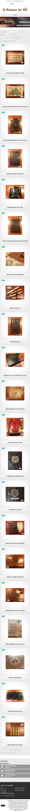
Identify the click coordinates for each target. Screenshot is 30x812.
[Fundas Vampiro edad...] (15, 192)
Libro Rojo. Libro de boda (15, 442)
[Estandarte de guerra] (15, 494)
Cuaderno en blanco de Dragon (15, 174)
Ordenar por (3, 32)
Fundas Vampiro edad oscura (15, 207)
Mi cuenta (9, 1)
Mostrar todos (17, 37)
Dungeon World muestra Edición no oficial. (15, 140)
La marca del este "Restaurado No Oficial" (15, 375)
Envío (2, 787)
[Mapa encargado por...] (15, 628)
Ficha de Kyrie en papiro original (15, 73)
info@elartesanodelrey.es (9, 795)
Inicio (2, 21)
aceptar (3, 805)
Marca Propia (4, 789)
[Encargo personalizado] (15, 662)
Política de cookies (19, 789)
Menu (15, 15)
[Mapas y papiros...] (15, 259)
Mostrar (2, 34)
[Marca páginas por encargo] (15, 729)
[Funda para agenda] (15, 326)
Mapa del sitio (4, 792)
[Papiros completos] (15, 292)
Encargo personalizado (15, 677)
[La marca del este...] (15, 360)
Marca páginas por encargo (15, 745)
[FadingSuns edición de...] (15, 696)
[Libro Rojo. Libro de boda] (15, 427)
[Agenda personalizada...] (15, 225)
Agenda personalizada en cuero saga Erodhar (15, 241)
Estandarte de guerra (15, 509)
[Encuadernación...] (15, 595)
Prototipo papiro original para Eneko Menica (15, 106)
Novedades (3, 790)
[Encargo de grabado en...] (15, 561)
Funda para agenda (15, 341)
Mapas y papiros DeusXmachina (15, 274)
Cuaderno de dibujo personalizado (15, 543)
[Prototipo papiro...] (15, 91)
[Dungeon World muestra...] (15, 124)
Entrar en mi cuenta (18, 1)
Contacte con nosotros (20, 790)
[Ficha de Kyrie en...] (15, 57)
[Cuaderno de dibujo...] (15, 528)
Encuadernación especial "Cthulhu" (15, 610)
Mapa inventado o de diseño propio (15, 409)
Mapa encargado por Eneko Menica (15, 644)
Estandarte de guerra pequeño (15, 476)
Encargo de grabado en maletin (15, 577)
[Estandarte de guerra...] (15, 460)
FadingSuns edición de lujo (15, 711)
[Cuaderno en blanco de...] (15, 158)
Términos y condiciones (20, 787)
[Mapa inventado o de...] (15, 393)
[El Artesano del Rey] (15, 9)
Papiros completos (15, 308)
